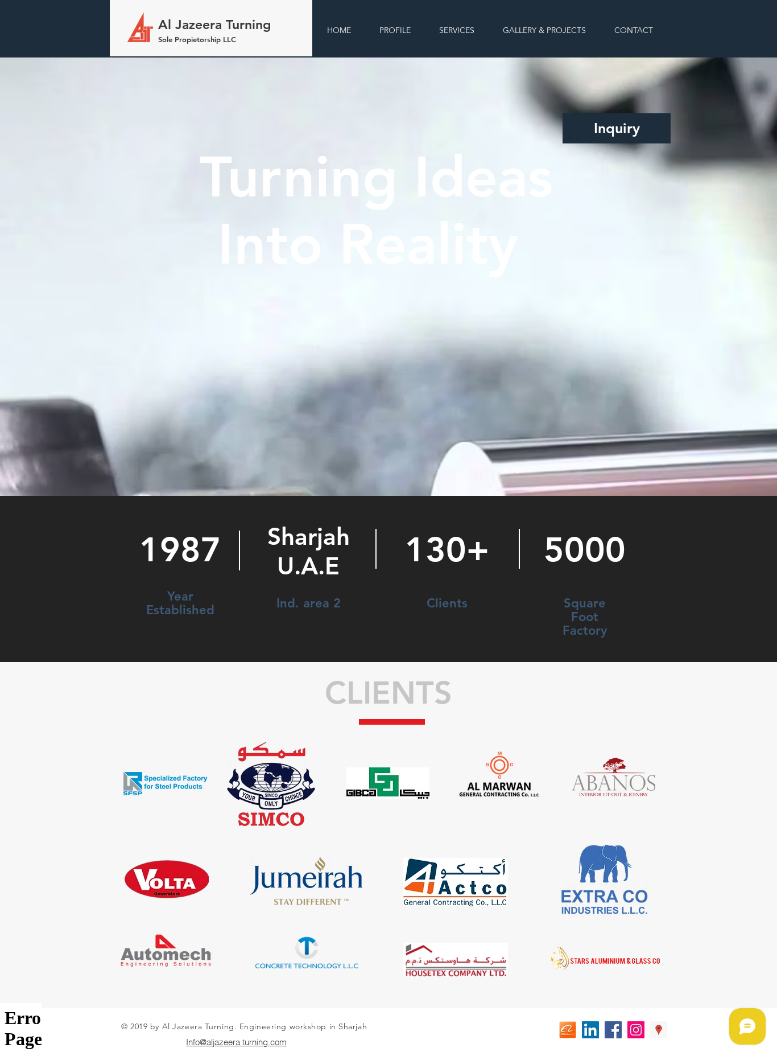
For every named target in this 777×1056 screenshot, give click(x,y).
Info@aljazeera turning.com (236, 1042)
